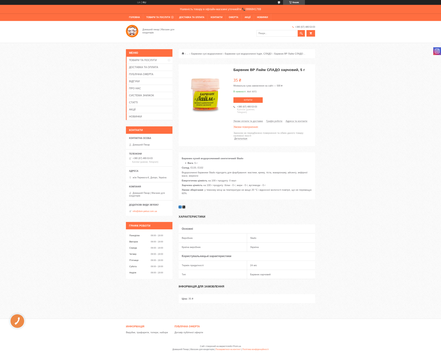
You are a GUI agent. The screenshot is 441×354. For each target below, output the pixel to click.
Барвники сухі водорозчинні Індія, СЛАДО (248, 53)
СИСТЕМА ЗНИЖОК (141, 95)
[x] (183, 207)
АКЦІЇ (248, 17)
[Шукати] (301, 33)
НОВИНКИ (262, 17)
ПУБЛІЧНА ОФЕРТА (141, 74)
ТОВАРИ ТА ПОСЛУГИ (158, 17)
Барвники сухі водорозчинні (206, 53)
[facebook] (180, 207)
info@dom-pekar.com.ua (145, 211)
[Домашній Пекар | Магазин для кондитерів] (132, 30)
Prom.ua (237, 346)
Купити (248, 100)
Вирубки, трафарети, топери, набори (147, 332)
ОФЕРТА (233, 17)
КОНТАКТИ (216, 17)
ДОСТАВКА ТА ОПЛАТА (191, 17)
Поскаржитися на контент (228, 349)
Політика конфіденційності (255, 349)
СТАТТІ (133, 102)
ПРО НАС (135, 88)
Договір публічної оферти (189, 332)
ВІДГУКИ (134, 81)
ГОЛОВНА (134, 17)
